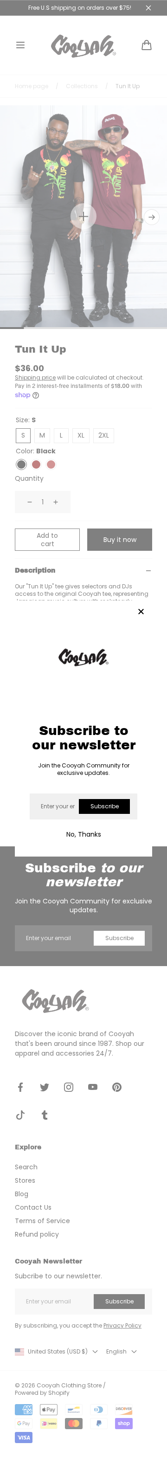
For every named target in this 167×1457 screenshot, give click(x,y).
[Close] (141, 612)
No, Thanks (83, 834)
